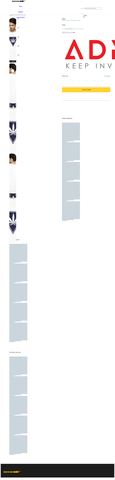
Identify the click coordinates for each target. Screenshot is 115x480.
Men (20, 6)
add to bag (86, 89)
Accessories (20, 17)
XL (87, 80)
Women (20, 12)
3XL (102, 80)
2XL (94, 80)
